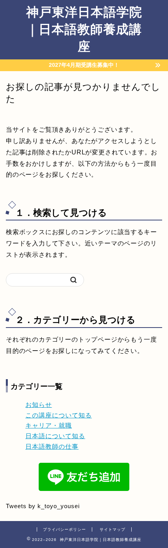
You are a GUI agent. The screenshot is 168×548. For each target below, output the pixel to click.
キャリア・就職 (48, 425)
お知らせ (38, 404)
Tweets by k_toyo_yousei (43, 506)
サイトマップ (112, 529)
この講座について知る (58, 415)
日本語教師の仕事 (52, 446)
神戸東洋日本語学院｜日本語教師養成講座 (84, 29)
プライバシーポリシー (64, 529)
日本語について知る (55, 436)
